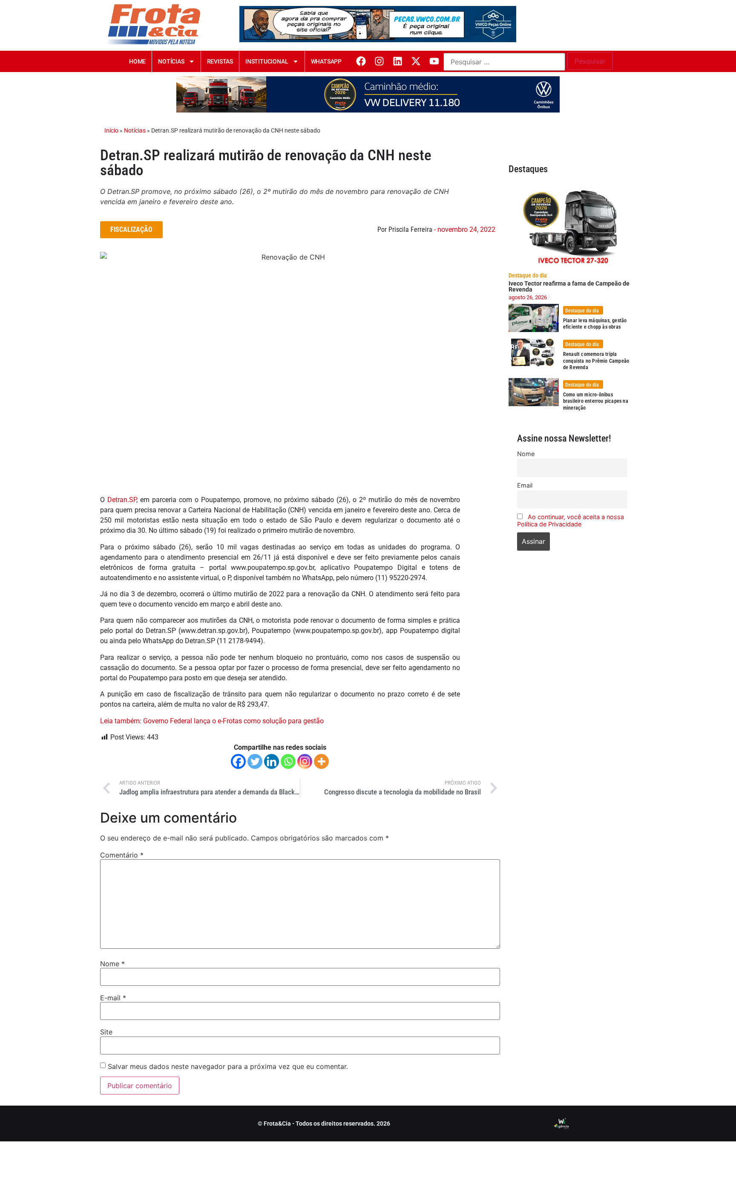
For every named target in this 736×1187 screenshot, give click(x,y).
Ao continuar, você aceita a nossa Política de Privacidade (570, 520)
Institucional (266, 61)
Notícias (171, 61)
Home (137, 61)
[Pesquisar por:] (504, 62)
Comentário (122, 855)
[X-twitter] (416, 61)
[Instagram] (379, 61)
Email (524, 485)
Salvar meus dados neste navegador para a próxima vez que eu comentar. (228, 1066)
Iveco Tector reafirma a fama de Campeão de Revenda (569, 286)
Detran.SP (121, 500)
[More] (321, 761)
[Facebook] (361, 61)
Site (106, 1031)
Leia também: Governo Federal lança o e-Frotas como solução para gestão (212, 721)
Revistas (220, 61)
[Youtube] (434, 61)
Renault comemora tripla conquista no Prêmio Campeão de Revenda (596, 360)
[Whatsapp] (288, 761)
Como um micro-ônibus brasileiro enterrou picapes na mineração (595, 401)
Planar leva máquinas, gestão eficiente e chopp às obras (595, 324)
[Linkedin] (397, 61)
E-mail (113, 997)
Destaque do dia (528, 275)
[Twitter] (254, 761)
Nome (112, 963)
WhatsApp (326, 61)
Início (111, 130)
